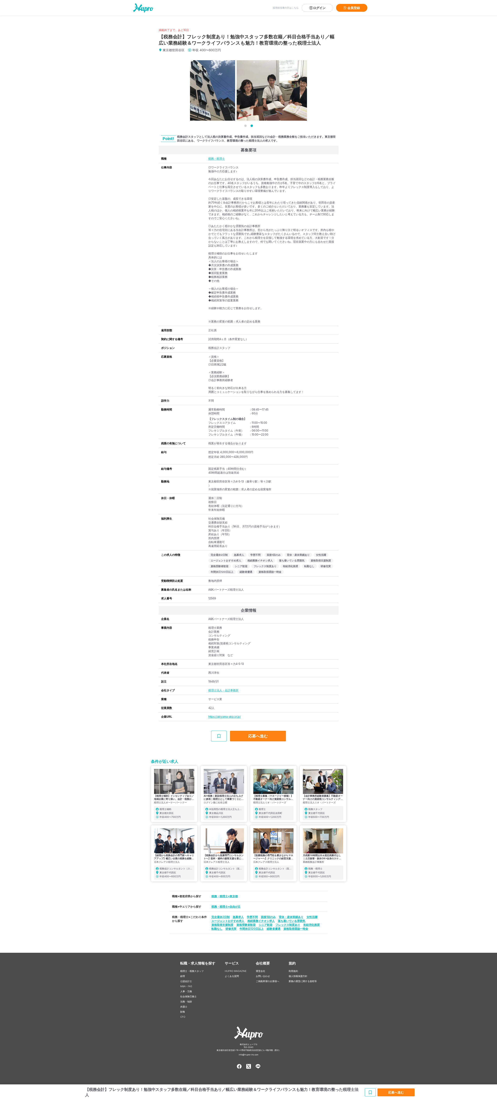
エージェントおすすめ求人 (227, 920)
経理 (182, 976)
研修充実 (231, 928)
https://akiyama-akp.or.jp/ (224, 716)
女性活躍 (312, 917)
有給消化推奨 (311, 924)
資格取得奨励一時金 (296, 928)
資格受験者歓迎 (246, 924)
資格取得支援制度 (222, 924)
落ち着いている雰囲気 (291, 920)
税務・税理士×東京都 (224, 896)
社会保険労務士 (188, 996)
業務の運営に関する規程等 (303, 981)
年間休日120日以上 (252, 928)
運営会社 (260, 971)
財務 (182, 1011)
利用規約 (293, 971)
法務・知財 (186, 1001)
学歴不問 (252, 917)
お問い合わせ (263, 976)
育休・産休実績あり (291, 917)
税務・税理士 (216, 158)
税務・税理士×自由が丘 (226, 906)
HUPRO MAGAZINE (235, 971)
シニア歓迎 (265, 924)
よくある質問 (232, 976)
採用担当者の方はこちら (286, 7)
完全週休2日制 (220, 917)
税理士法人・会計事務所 (223, 690)
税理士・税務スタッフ (192, 971)
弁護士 (183, 1006)
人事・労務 (186, 991)
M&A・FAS (186, 986)
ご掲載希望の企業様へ (267, 981)
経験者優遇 (273, 928)
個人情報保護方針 (298, 976)
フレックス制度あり (288, 924)
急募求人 (238, 917)
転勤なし (216, 928)
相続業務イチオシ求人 (261, 920)
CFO (182, 1016)
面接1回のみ (268, 917)
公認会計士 (186, 981)
